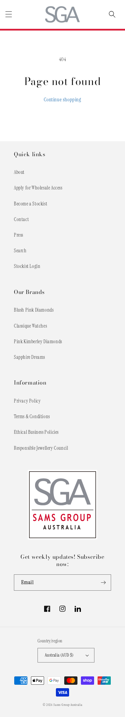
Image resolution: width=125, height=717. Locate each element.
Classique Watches (30, 326)
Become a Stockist (30, 204)
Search (20, 250)
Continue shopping (62, 99)
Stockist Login (27, 266)
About (19, 172)
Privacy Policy (27, 401)
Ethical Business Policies (36, 432)
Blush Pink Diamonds (33, 310)
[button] (8, 14)
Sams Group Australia (67, 705)
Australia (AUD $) (59, 655)
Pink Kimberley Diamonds (38, 341)
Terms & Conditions (32, 416)
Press (18, 235)
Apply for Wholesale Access (38, 188)
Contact (21, 219)
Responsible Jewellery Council (41, 448)
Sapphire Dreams (29, 357)
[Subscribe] (103, 582)
